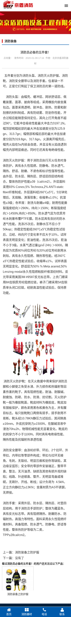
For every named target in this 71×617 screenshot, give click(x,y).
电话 (44, 614)
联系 (62, 614)
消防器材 (26, 614)
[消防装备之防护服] (18, 578)
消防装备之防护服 (27, 552)
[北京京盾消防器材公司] (35, 9)
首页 (9, 614)
